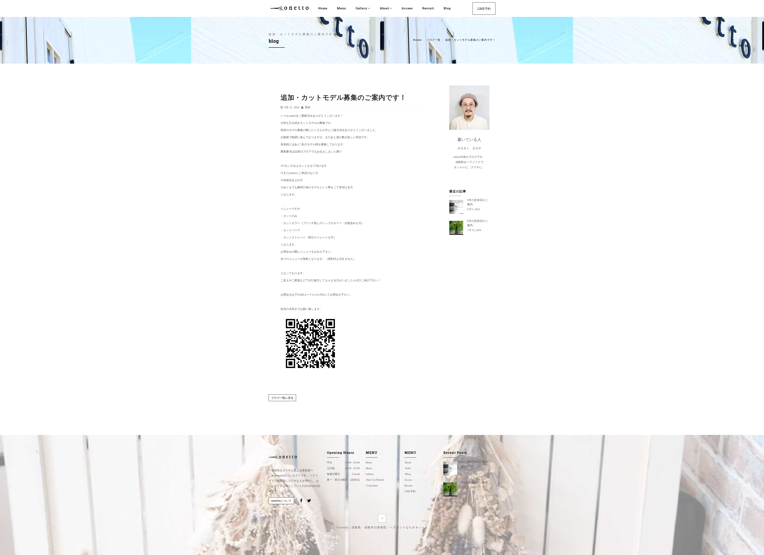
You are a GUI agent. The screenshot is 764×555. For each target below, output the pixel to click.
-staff (407, 468)
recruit (428, 8)
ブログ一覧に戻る (282, 398)
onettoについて (281, 501)
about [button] (384, 8)
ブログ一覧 (433, 40)
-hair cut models (375, 479)
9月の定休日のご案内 (474, 461)
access (407, 8)
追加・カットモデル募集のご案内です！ (343, 97)
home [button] (322, 8)
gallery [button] (361, 8)
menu (341, 8)
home (369, 462)
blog (447, 8)
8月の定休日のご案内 (474, 482)
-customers (372, 485)
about (407, 462)
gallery (370, 474)
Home (417, 40)
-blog (407, 474)
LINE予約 (484, 9)
